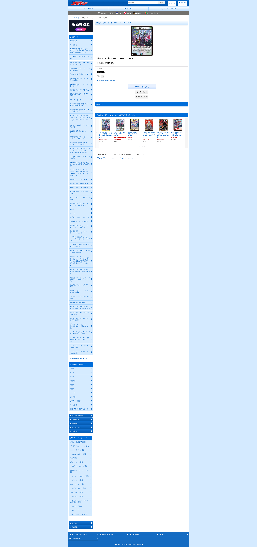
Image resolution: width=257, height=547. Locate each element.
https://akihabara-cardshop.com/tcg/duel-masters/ (115, 158)
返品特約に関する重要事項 (106, 80)
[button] (169, 9)
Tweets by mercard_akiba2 (78, 359)
